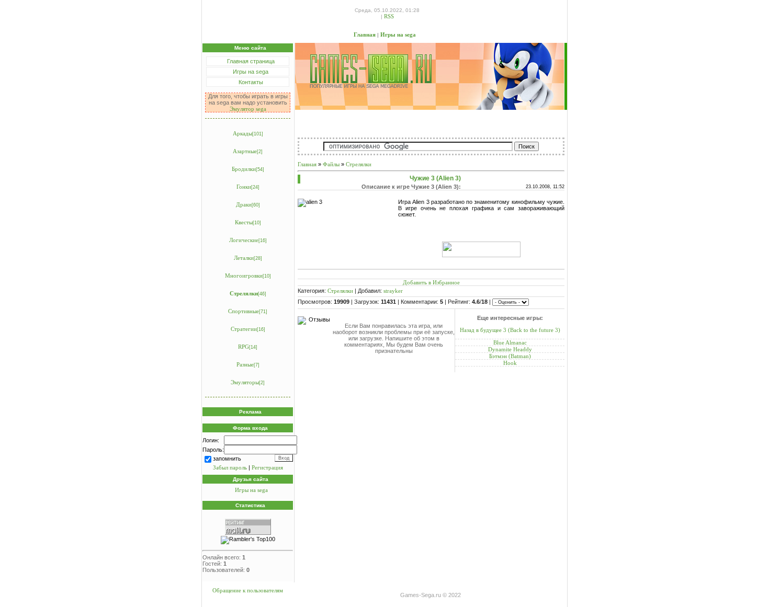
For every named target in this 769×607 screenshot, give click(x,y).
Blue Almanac (510, 342)
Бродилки (244, 169)
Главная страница (251, 61)
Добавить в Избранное (431, 282)
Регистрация (267, 467)
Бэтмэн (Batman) (510, 356)
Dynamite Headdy (510, 349)
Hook (510, 363)
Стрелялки (244, 293)
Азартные (245, 151)
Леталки (244, 258)
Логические (243, 240)
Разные (245, 364)
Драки (244, 204)
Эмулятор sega (248, 109)
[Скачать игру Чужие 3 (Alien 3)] (481, 255)
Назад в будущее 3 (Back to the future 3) (510, 330)
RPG (243, 346)
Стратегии (244, 329)
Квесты (244, 222)
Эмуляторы (245, 382)
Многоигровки (244, 275)
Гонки (243, 187)
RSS (389, 16)
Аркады (242, 133)
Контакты (251, 82)
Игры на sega (398, 34)
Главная (365, 34)
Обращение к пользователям (247, 590)
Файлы (331, 164)
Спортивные (243, 311)
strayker (393, 291)
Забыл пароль (230, 467)
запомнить (227, 458)
